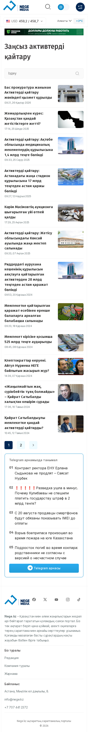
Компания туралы (17, 666)
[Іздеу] (77, 73)
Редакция (11, 658)
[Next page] (33, 445)
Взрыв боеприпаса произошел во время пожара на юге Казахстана (44, 535)
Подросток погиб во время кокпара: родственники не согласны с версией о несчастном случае (46, 553)
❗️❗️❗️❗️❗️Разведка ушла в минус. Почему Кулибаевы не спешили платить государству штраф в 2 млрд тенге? (46, 495)
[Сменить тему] (63, 7)
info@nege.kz (13, 699)
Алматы (62, 20)
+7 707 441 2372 (16, 707)
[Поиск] (48, 7)
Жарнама (11, 673)
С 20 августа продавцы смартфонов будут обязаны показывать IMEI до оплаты (46, 518)
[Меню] (80, 7)
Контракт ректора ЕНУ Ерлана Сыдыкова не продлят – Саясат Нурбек (42, 473)
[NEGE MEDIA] (16, 6)
